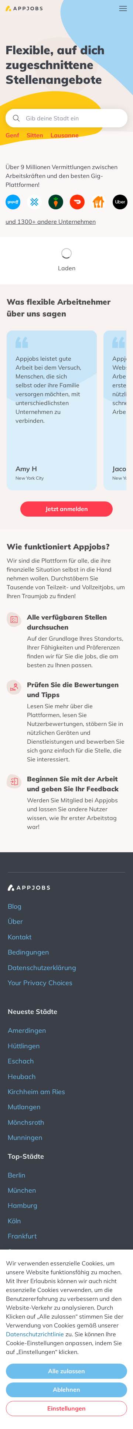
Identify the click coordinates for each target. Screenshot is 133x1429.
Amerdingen (27, 1030)
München (22, 1190)
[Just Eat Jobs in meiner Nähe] (98, 207)
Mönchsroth (26, 1122)
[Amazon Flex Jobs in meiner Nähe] (34, 207)
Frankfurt (22, 1236)
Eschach (21, 1061)
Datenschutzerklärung (42, 967)
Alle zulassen (66, 1371)
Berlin (16, 1175)
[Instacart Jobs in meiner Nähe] (55, 207)
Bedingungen (28, 952)
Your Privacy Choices (40, 983)
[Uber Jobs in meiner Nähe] (120, 207)
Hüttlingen (24, 1046)
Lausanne (65, 135)
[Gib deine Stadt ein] (66, 118)
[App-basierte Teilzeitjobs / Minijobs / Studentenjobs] (21, 8)
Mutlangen (24, 1107)
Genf (12, 135)
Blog (14, 906)
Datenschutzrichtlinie (35, 1334)
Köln (14, 1221)
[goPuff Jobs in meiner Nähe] (13, 207)
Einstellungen (66, 1408)
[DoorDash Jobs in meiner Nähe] (77, 207)
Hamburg (22, 1205)
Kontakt (19, 937)
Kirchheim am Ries (36, 1091)
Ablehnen (66, 1389)
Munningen (25, 1137)
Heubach (22, 1076)
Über (15, 921)
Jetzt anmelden (66, 509)
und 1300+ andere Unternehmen (51, 221)
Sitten (35, 135)
